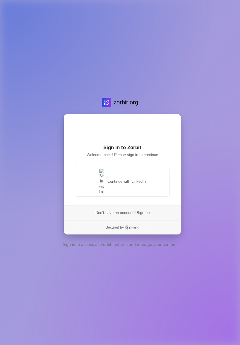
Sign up (143, 213)
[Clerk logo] (132, 227)
